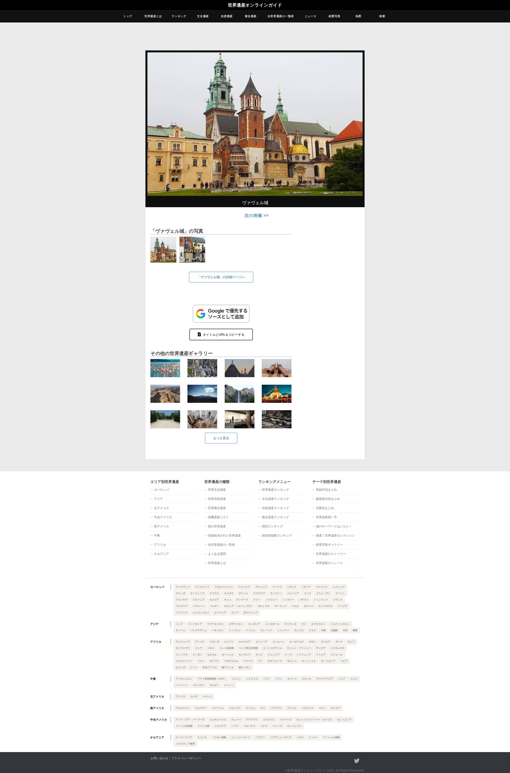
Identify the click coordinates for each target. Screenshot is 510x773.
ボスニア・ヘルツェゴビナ (238, 606)
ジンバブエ (182, 654)
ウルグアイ (201, 708)
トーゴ (288, 654)
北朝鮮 (334, 630)
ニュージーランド (240, 737)
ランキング (179, 16)
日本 (345, 630)
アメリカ (180, 696)
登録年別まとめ (326, 489)
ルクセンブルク (201, 612)
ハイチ (234, 726)
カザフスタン (236, 624)
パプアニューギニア (280, 737)
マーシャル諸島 (331, 737)
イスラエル (252, 678)
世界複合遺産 (217, 508)
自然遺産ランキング (275, 508)
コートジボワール (272, 648)
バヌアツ (260, 737)
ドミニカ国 (203, 726)
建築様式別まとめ (328, 498)
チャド (259, 654)
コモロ (210, 648)
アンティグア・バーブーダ (190, 719)
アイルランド (202, 587)
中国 (323, 630)
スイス (307, 593)
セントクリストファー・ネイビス (314, 719)
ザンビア (320, 648)
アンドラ (277, 587)
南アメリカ (161, 526)
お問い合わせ (159, 758)
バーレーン (182, 685)
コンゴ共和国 (226, 648)
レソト (193, 667)
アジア (158, 498)
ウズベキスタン (215, 624)
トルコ (353, 678)
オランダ (180, 593)
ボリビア (335, 708)
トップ (127, 16)
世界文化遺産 (217, 489)
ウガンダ (214, 641)
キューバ (236, 719)
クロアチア (259, 593)
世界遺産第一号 (326, 517)
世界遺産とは (153, 16)
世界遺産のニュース (329, 563)
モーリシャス (309, 661)
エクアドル (218, 708)
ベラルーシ (199, 606)
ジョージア (293, 593)
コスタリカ (269, 719)
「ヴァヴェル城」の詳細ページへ (221, 277)
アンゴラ (200, 641)
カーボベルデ (296, 641)
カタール (306, 678)
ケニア (198, 648)
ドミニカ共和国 (184, 726)
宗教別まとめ (325, 508)
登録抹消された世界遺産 (224, 535)
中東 (157, 535)
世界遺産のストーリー (331, 553)
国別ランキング (272, 526)
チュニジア (274, 654)
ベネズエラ (308, 708)
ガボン (312, 641)
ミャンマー (283, 630)
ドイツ (256, 599)
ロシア (234, 612)
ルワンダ (180, 667)
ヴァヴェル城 (255, 202)
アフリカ (160, 544)
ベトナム (250, 630)
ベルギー (214, 606)
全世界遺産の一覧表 (281, 16)
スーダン (197, 654)
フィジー (313, 737)
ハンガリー (288, 599)
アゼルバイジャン (223, 587)
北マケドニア (250, 612)
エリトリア (262, 641)
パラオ (300, 737)
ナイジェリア (304, 654)
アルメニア (261, 587)
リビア (343, 661)
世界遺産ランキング (275, 489)
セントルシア (344, 719)
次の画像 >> (256, 215)
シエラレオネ (337, 648)
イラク (266, 678)
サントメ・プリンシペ (299, 648)
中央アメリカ (163, 517)
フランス (338, 599)
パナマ (264, 726)
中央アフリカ (209, 667)
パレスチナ (199, 685)
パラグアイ (276, 708)
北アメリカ (161, 508)
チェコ (227, 599)
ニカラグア (220, 726)
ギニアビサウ (183, 648)
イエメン (236, 678)
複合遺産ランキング (275, 517)
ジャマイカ (285, 719)
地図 (358, 16)
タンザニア (245, 654)
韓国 (355, 630)
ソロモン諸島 (219, 737)
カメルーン (278, 641)
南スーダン (245, 667)
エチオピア (245, 641)
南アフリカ (228, 667)
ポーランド (281, 606)
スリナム (250, 708)
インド (179, 624)
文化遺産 (203, 16)
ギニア (351, 641)
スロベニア (199, 599)
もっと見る (221, 438)
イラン (278, 678)
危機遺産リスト (218, 517)
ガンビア (326, 641)
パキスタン (218, 630)
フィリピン (235, 630)
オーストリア (197, 593)
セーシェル (228, 654)
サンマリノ (276, 593)
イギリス (291, 587)
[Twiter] (357, 761)
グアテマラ (252, 719)
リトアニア (182, 612)
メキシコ (207, 696)
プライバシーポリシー (186, 758)
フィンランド (321, 599)
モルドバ (308, 606)
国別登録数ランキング (277, 535)
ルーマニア (220, 612)
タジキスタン (318, 624)
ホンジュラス (294, 726)
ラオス (312, 630)
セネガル (212, 654)
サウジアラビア (324, 678)
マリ (260, 661)
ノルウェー (271, 599)
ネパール (180, 630)
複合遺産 (251, 16)
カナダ (193, 696)
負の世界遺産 (217, 526)
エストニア (339, 587)
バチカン (304, 599)
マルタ (295, 606)
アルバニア (244, 587)
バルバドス (249, 726)
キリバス (202, 737)
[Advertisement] (331, 273)
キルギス (229, 593)
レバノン (229, 685)
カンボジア (254, 624)
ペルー (322, 708)
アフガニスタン (184, 678)
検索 (382, 16)
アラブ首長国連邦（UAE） (212, 678)
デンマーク (242, 599)
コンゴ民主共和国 (248, 648)
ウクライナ (322, 587)
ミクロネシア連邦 (185, 743)
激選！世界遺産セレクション (335, 535)
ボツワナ (214, 661)
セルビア (214, 599)
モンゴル (299, 630)
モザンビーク (275, 661)
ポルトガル (264, 606)
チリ (262, 708)
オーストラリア (184, 737)
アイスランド (183, 587)
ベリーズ (277, 726)
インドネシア (195, 624)
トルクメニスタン (340, 624)
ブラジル (292, 708)
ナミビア (321, 654)
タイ (303, 624)
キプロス (214, 593)
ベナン (201, 661)
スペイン (340, 593)
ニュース (311, 16)
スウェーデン (323, 593)
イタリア (306, 587)
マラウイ (248, 661)
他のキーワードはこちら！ (334, 526)
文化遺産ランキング (275, 498)
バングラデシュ (198, 630)
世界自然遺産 (217, 498)
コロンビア (235, 708)
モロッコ (292, 661)
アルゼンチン (183, 708)
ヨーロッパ (161, 489)
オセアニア (161, 553)
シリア (341, 678)
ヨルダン (214, 685)
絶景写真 (334, 16)
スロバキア (182, 599)
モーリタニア (328, 661)
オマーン (292, 678)
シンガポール (272, 624)
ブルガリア (182, 606)
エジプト (229, 641)
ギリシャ (243, 593)
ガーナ (339, 641)
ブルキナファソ (184, 661)
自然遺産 (227, 16)
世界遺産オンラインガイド (255, 5)
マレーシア (266, 630)
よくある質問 (217, 553)
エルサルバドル (217, 719)
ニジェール (337, 654)
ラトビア (342, 606)
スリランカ (290, 624)
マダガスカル (231, 661)
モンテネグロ (325, 606)
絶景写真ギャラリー (329, 544)
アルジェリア (183, 641)
